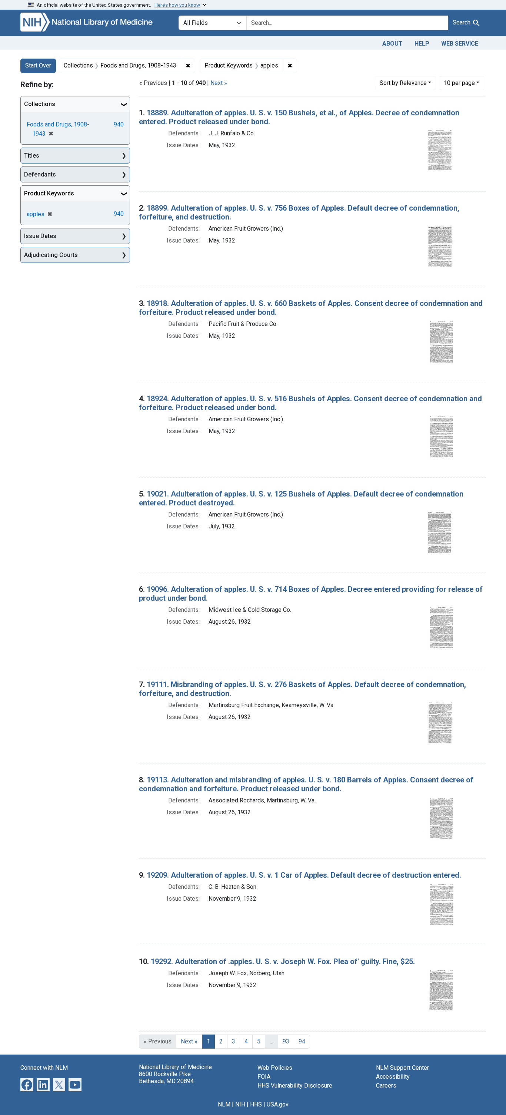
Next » (218, 82)
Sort (403, 82)
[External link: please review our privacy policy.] (26, 1084)
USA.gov (278, 1104)
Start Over (38, 65)
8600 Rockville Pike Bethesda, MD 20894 (166, 1078)
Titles (31, 155)
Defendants (40, 174)
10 (459, 82)
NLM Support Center (402, 1067)
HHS (256, 1104)
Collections (39, 104)
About (392, 43)
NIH (240, 1104)
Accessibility (393, 1076)
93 (286, 1041)
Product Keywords (49, 193)
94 (302, 1041)
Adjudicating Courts (51, 254)
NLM (224, 1104)
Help (422, 43)
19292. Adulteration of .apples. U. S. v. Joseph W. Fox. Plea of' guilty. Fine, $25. (283, 961)
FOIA (263, 1076)
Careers (386, 1085)
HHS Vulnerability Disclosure (294, 1085)
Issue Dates (40, 236)
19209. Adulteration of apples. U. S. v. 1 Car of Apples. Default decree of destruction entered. (304, 875)
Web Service (459, 43)
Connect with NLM (44, 1067)
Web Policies (274, 1067)
